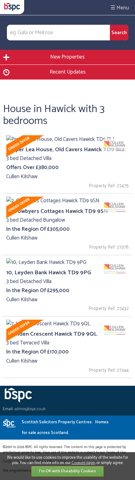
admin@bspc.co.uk (30, 409)
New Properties (67, 57)
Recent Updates (68, 72)
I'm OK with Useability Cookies (67, 471)
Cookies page (83, 463)
